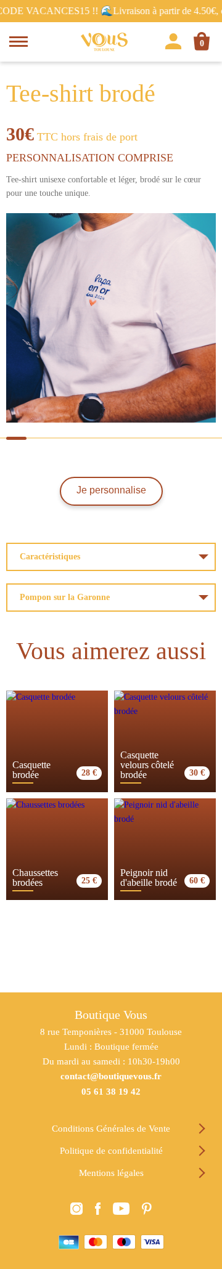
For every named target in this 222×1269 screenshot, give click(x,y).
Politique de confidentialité (111, 1151)
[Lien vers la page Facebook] (98, 1210)
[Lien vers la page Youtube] (121, 1210)
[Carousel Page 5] (111, 438)
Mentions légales (111, 1173)
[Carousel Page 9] (205, 438)
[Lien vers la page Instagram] (76, 1210)
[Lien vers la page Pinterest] (147, 1210)
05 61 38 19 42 (111, 1092)
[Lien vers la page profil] (173, 43)
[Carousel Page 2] (40, 438)
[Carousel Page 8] (181, 438)
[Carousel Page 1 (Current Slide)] (16, 438)
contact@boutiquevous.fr (111, 1076)
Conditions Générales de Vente (111, 1128)
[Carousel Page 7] (158, 438)
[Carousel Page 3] (64, 438)
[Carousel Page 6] (135, 438)
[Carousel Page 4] (87, 438)
